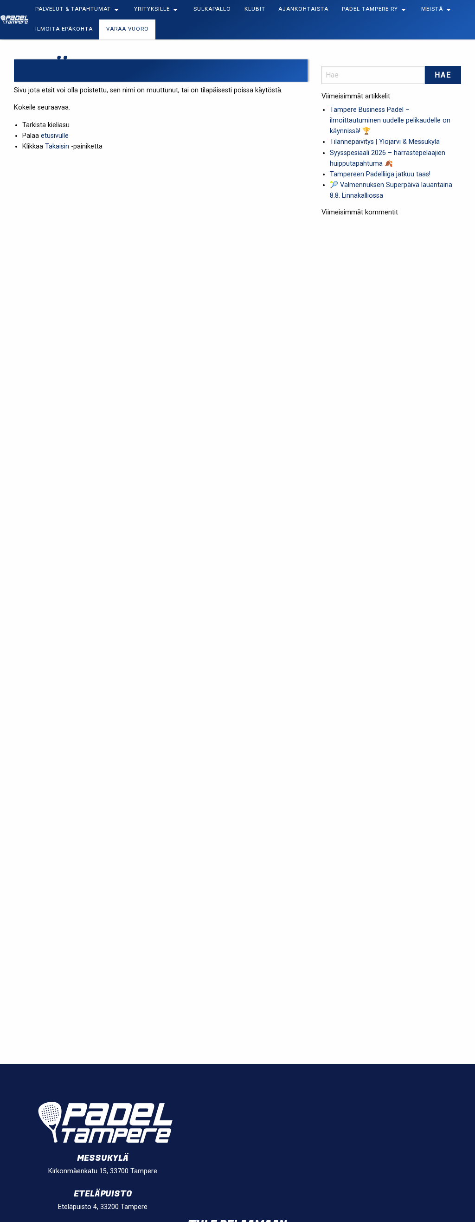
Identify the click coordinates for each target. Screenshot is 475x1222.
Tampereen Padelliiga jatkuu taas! (380, 174)
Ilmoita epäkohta (64, 29)
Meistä (432, 9)
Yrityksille (152, 9)
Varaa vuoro (127, 29)
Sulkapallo (212, 9)
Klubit (254, 9)
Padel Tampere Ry (370, 9)
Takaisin (57, 146)
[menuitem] (78, 9)
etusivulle (55, 136)
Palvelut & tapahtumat (73, 9)
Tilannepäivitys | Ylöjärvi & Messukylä (385, 142)
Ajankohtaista (303, 9)
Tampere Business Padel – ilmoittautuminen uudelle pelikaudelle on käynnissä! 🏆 (390, 120)
